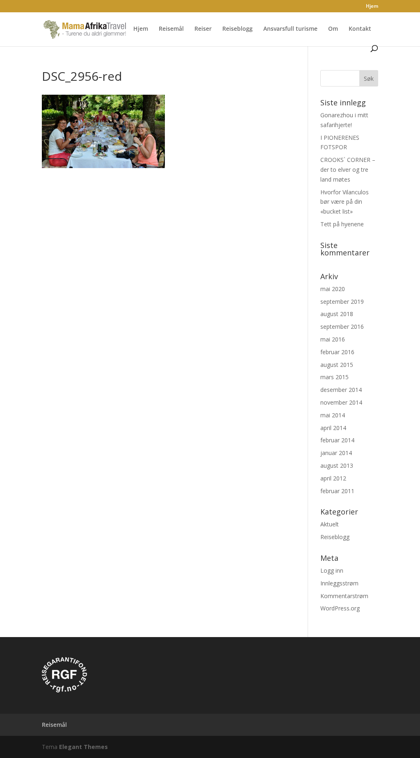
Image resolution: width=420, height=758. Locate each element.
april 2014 (333, 428)
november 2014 (341, 402)
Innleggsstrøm (339, 583)
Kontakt (360, 29)
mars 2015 (334, 377)
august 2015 (336, 365)
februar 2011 (337, 491)
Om (333, 29)
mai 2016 (332, 339)
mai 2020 (332, 289)
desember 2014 (341, 390)
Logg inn (331, 570)
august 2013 (336, 465)
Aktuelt (329, 524)
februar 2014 (337, 440)
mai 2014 (332, 415)
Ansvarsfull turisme (290, 29)
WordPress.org (340, 608)
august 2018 (336, 314)
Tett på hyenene (342, 224)
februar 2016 (337, 352)
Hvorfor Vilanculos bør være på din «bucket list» (344, 202)
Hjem (372, 6)
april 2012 (333, 478)
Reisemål (171, 29)
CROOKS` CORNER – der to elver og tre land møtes (347, 169)
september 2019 (342, 301)
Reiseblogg (237, 29)
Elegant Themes (83, 747)
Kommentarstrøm (344, 596)
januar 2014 (336, 453)
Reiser (203, 29)
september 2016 (342, 326)
